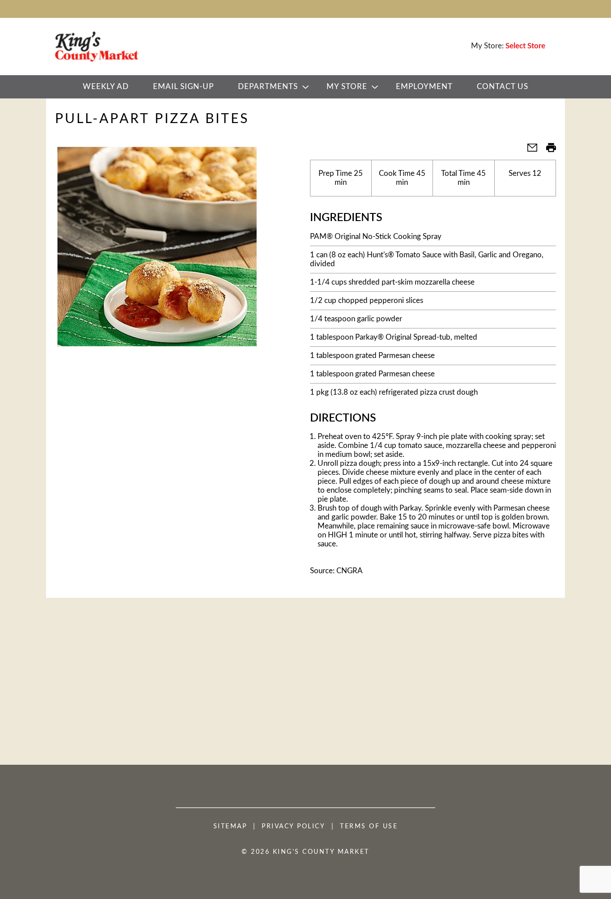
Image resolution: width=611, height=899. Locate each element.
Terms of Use (369, 826)
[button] (528, 150)
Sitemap (230, 826)
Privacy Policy (293, 826)
